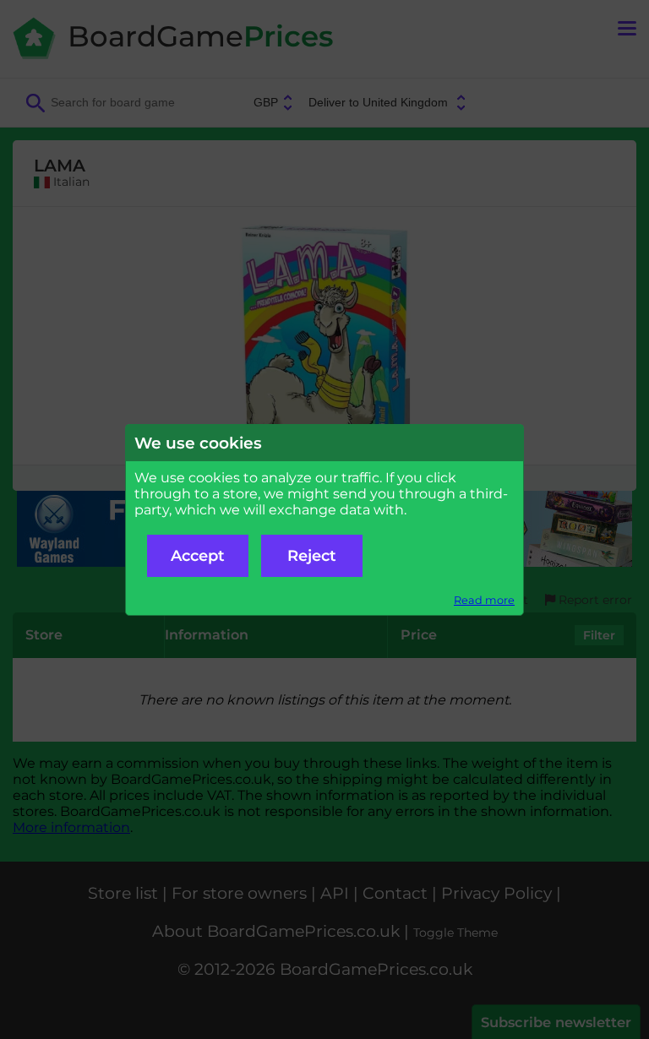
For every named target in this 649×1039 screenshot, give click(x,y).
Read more (484, 600)
